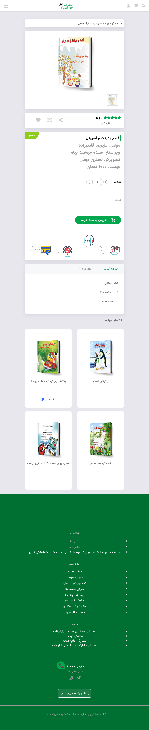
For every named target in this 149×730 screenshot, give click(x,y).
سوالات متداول (74, 571)
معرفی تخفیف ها (74, 589)
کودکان (110, 23)
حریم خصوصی (74, 577)
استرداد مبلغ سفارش (74, 612)
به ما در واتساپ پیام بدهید (74, 693)
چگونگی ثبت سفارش (74, 606)
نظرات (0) (85, 269)
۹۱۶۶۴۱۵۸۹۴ (75, 667)
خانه (119, 23)
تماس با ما (74, 547)
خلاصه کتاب (111, 269)
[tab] (111, 269)
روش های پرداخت (74, 595)
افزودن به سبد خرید (94, 220)
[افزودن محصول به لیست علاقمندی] (39, 120)
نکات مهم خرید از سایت (74, 583)
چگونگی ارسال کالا (74, 600)
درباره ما (74, 541)
